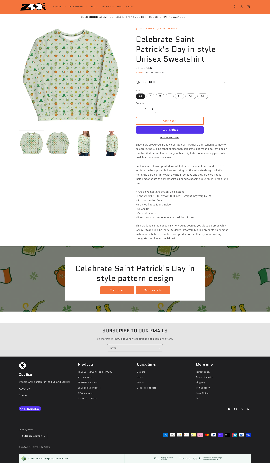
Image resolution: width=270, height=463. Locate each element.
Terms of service (204, 377)
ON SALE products (87, 398)
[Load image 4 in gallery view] (110, 143)
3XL (203, 96)
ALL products (85, 377)
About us (24, 388)
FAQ (198, 398)
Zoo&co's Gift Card (146, 388)
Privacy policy (203, 372)
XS (140, 96)
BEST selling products (89, 388)
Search (140, 382)
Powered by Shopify (41, 447)
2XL (191, 96)
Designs (141, 372)
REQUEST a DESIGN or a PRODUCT (96, 372)
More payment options (169, 137)
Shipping (140, 73)
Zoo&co (29, 447)
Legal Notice (202, 393)
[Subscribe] (159, 348)
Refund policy (203, 388)
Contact (24, 395)
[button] (59, 7)
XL (179, 96)
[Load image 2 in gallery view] (57, 143)
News (140, 377)
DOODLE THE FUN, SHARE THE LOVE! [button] (158, 28)
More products (153, 290)
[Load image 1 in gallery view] (31, 143)
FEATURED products (88, 382)
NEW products (85, 393)
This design (117, 290)
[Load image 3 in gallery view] (84, 143)
